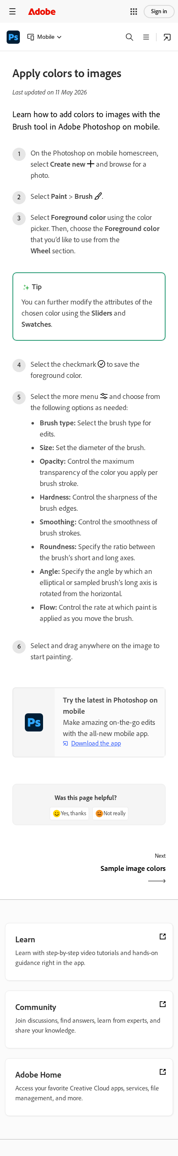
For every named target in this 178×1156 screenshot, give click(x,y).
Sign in (159, 11)
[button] (133, 11)
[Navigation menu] (12, 11)
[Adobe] (42, 11)
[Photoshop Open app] (167, 37)
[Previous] (49, 876)
